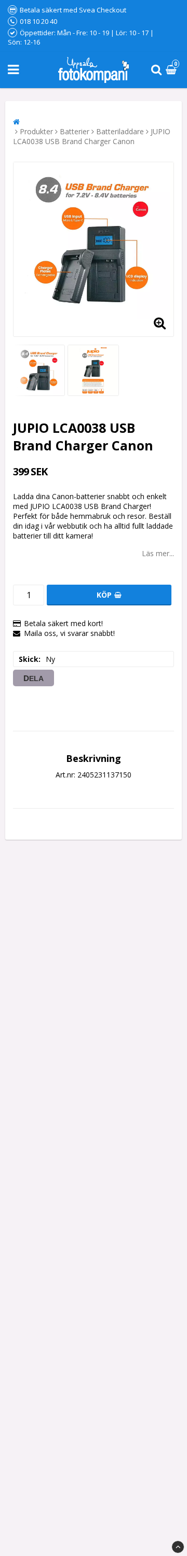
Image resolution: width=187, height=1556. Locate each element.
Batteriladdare (120, 131)
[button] (172, 70)
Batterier (74, 131)
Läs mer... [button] (158, 553)
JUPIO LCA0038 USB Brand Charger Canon (91, 136)
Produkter (36, 131)
